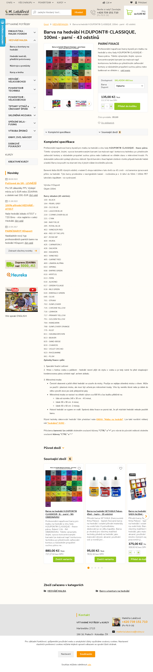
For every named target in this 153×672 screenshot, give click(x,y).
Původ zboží (52, 448)
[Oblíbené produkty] (131, 3)
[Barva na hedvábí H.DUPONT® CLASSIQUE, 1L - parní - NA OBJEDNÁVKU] (63, 486)
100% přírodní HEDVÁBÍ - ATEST (19, 207)
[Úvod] (17, 12)
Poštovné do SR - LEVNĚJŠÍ (20, 183)
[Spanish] (28, 322)
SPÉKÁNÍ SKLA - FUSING (17, 123)
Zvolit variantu (63, 559)
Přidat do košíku (127, 106)
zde (89, 664)
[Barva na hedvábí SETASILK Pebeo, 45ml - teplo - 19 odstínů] (105, 486)
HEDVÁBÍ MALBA (18, 40)
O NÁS (9, 2)
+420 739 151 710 (107, 12)
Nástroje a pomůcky (20, 65)
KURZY (60, 2)
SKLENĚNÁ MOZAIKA (20, 115)
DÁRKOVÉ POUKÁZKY (14, 145)
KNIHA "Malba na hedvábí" (109, 419)
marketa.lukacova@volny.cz (130, 631)
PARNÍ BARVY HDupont (18, 231)
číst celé (33, 195)
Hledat (79, 12)
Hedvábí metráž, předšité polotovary (20, 58)
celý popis (125, 70)
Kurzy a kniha (16, 72)
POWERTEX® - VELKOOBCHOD (17, 98)
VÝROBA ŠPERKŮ (17, 130)
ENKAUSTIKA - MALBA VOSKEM (17, 32)
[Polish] (21, 322)
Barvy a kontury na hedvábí (19, 48)
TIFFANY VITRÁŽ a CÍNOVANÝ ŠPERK (18, 107)
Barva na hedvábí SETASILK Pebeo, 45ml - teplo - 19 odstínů (105, 513)
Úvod (46, 24)
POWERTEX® (44, 2)
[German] (14, 322)
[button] (88, 568)
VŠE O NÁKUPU (25, 2)
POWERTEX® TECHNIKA (15, 89)
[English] (7, 322)
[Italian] (18, 322)
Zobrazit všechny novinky (20, 250)
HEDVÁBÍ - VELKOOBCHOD (17, 80)
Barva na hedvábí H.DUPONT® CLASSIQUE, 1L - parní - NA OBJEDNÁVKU (61, 514)
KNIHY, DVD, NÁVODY (20, 137)
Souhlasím (86, 654)
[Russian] (25, 322)
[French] (10, 322)
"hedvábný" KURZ (55, 423)
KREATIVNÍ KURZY (18, 161)
